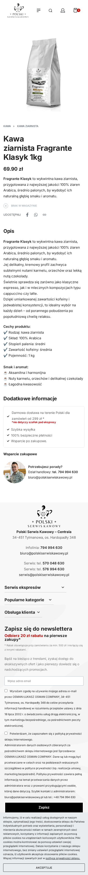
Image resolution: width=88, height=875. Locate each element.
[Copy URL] (44, 215)
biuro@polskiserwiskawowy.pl (50, 477)
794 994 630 (51, 547)
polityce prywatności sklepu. (63, 858)
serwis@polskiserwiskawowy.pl (44, 575)
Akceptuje (44, 867)
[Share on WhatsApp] (36, 215)
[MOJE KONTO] (62, 10)
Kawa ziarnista (27, 126)
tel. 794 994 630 (65, 472)
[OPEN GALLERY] (44, 73)
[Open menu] (39, 10)
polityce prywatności (38, 768)
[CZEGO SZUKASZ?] (50, 10)
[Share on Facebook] (27, 215)
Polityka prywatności (50, 774)
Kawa (7, 126)
